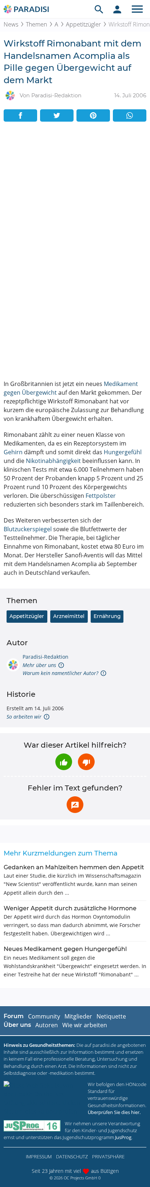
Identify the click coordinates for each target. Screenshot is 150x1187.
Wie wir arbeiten (84, 1025)
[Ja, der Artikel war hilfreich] (63, 761)
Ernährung (107, 616)
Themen (36, 24)
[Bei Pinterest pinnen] (93, 115)
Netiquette (111, 1016)
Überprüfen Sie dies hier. (114, 1112)
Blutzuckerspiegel (28, 529)
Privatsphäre (108, 1156)
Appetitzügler (83, 24)
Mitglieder (78, 1016)
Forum (14, 1016)
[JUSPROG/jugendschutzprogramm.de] (32, 1125)
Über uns (17, 1024)
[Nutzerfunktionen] (117, 9)
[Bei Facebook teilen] (20, 115)
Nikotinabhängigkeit (53, 461)
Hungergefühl (123, 452)
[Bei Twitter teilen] (57, 115)
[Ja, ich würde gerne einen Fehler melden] (75, 804)
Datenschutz (72, 1156)
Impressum (39, 1156)
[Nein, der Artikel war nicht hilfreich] (86, 761)
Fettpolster (101, 496)
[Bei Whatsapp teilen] (129, 115)
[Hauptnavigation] (137, 9)
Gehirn (13, 452)
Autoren (46, 1025)
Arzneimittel (68, 616)
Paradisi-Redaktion (45, 656)
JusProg (123, 1137)
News (11, 24)
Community (44, 1016)
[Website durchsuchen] (99, 9)
